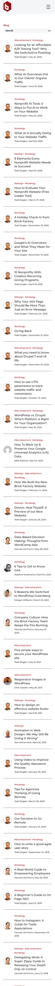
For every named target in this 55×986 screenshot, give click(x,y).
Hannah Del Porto (23, 549)
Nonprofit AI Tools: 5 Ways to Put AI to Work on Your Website (31, 107)
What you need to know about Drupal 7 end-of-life (31, 356)
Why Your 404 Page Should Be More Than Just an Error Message (30, 305)
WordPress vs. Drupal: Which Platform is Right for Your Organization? (31, 419)
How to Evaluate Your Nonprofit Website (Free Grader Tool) (31, 192)
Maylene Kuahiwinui (24, 574)
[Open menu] (48, 7)
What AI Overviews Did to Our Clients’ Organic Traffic (31, 78)
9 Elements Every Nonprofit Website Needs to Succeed (32, 162)
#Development (22, 40)
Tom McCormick (22, 742)
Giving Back (23, 331)
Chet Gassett (21, 687)
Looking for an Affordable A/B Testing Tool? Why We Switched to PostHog (32, 49)
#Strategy (37, 40)
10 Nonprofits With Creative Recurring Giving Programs (28, 276)
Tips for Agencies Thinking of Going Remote (27, 793)
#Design (19, 153)
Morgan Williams (23, 600)
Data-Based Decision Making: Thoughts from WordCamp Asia (31, 541)
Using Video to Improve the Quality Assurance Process (31, 763)
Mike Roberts (21, 460)
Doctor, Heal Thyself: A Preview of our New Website (30, 511)
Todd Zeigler (20, 57)
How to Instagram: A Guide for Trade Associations (29, 924)
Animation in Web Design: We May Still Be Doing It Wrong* (31, 734)
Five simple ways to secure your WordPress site (31, 654)
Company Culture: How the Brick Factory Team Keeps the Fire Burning (31, 621)
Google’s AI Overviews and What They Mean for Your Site (32, 246)
